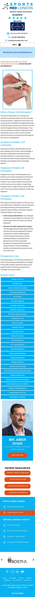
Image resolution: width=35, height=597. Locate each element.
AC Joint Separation (17, 344)
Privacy (21, 578)
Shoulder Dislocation (17, 310)
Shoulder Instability (17, 301)
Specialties (11, 62)
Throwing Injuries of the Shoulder (17, 379)
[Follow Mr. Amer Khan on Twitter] (13, 572)
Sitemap (29, 578)
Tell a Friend (17, 580)
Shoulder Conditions (9, 64)
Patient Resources (17, 468)
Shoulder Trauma (18, 327)
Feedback (7, 580)
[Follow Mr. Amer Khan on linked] (17, 572)
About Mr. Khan (17, 455)
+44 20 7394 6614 (18, 37)
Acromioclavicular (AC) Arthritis (17, 384)
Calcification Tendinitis (17, 397)
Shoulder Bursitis (17, 340)
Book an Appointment (19, 33)
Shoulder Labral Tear (17, 305)
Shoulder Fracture (17, 318)
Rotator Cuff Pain (18, 362)
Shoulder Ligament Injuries (17, 314)
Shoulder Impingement (17, 292)
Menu (15, 44)
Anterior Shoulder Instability (17, 288)
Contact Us (27, 580)
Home (2, 62)
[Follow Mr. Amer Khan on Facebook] (8, 572)
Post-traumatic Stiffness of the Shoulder (17, 371)
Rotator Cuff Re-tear (17, 375)
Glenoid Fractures (17, 336)
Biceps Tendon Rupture (17, 353)
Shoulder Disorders (17, 349)
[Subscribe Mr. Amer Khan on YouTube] (22, 572)
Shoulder (21, 62)
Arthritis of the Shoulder (17, 366)
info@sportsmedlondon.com (18, 40)
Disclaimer (12, 578)
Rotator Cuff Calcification (17, 388)
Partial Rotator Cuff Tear (17, 392)
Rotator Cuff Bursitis (17, 358)
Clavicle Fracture (17, 331)
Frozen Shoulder (17, 323)
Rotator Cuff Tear (17, 279)
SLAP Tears (17, 296)
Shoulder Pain (17, 283)
